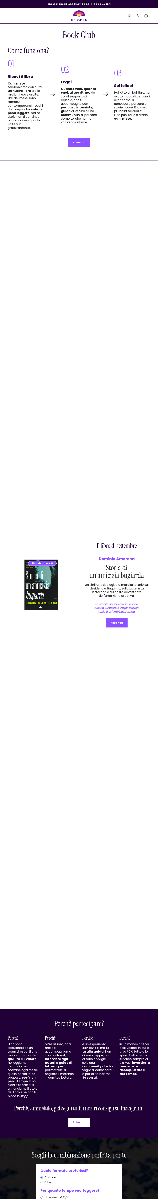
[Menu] (13, 16)
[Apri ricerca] (129, 16)
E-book (49, 1182)
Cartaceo (51, 1177)
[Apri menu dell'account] (137, 16)
